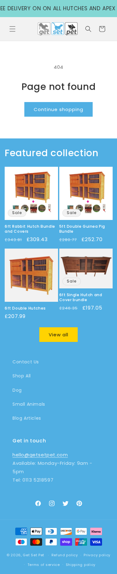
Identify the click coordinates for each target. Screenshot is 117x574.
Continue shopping (58, 109)
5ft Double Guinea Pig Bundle (82, 229)
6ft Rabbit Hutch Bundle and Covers (30, 229)
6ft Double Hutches (25, 308)
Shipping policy (81, 564)
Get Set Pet (33, 555)
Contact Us (25, 362)
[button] (12, 29)
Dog (17, 390)
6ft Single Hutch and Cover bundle (80, 297)
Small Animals (28, 404)
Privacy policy (97, 555)
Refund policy (64, 555)
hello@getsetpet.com (40, 454)
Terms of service (43, 564)
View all (58, 334)
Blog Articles (26, 418)
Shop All (21, 376)
